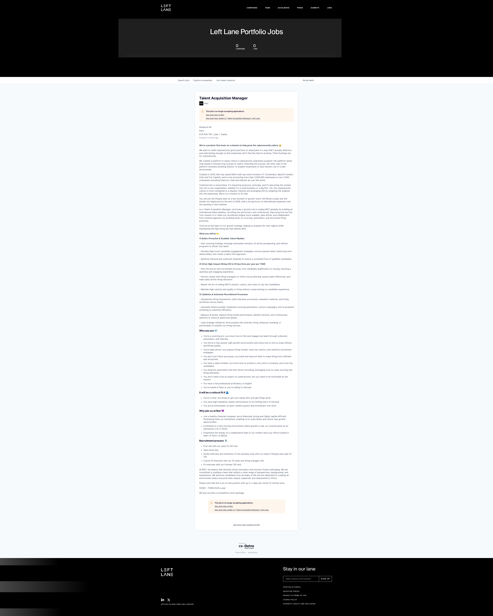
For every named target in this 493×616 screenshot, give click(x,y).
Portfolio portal (292, 587)
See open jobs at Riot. (215, 115)
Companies (252, 8)
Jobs (329, 8)
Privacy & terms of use (295, 595)
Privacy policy (240, 552)
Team (267, 8)
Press (300, 8)
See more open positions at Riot (246, 525)
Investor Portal (291, 591)
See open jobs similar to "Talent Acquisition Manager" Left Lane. (233, 118)
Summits (315, 8)
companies (202, 80)
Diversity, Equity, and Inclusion (299, 604)
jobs (183, 80)
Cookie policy (253, 552)
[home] (166, 8)
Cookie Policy (290, 599)
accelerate (283, 8)
